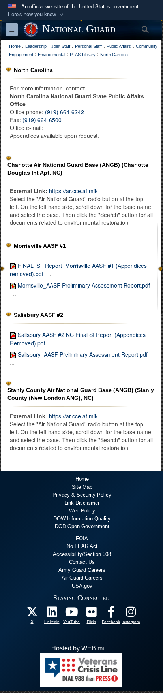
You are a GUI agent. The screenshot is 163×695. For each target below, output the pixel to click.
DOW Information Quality (82, 519)
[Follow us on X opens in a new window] (32, 613)
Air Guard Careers (82, 578)
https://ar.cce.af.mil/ (73, 191)
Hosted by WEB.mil (78, 648)
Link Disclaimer (81, 503)
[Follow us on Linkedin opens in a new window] (52, 613)
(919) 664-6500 (42, 120)
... (50, 274)
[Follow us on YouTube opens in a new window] (71, 613)
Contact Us (82, 562)
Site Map (82, 487)
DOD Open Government (82, 526)
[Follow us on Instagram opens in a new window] (131, 613)
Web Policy (82, 511)
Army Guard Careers (81, 570)
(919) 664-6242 (64, 112)
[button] (36, 14)
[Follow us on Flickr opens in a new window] (91, 613)
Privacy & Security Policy (81, 495)
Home (82, 479)
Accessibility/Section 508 (82, 554)
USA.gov (82, 586)
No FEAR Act (82, 546)
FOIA (82, 538)
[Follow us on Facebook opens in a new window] (111, 613)
